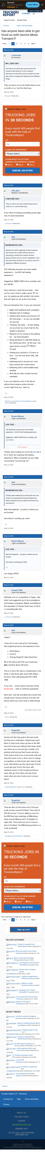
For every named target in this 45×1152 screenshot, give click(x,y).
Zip (6, 140)
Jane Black (21, 1025)
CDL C (31, 165)
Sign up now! (23, 929)
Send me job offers (22, 170)
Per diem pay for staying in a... (25, 1044)
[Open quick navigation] (40, 25)
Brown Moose (18, 416)
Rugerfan (16, 730)
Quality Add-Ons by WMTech (22, 1146)
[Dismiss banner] (42, 4)
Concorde (20, 1050)
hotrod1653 (15, 401)
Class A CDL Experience (15, 150)
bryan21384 (17, 590)
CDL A (9, 165)
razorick (18, 1018)
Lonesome (16, 55)
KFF (13, 1057)
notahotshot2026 (12, 1034)
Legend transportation (30, 976)
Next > (33, 44)
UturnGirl (19, 953)
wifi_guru (8, 96)
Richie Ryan (22, 946)
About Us (21, 1113)
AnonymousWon (28, 978)
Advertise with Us (21, 1125)
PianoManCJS (25, 965)
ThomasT (19, 999)
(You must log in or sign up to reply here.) (16, 917)
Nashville (8, 401)
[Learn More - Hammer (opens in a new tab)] (22, 4)
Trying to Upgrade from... (27, 944)
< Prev (4, 44)
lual (13, 237)
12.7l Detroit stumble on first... (23, 1055)
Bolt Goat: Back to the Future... (26, 951)
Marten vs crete (27, 983)
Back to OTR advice (23, 1002)
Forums (26, 13)
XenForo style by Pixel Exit (22, 1144)
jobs (34, 452)
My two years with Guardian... (24, 958)
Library (22, 1121)
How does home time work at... (27, 997)
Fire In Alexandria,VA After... (26, 1074)
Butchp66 (19, 1004)
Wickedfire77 (23, 992)
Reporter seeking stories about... (29, 1023)
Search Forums (9, 20)
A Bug (16, 960)
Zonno (7, 717)
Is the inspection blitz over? (26, 1048)
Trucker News (21, 1117)
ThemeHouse (36, 1147)
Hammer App (21, 1129)
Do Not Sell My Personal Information (21, 1134)
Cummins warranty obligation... (26, 1016)
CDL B (20, 165)
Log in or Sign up (35, 11)
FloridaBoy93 (11, 974)
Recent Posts (22, 20)
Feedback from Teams (27, 990)
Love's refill (20, 1060)
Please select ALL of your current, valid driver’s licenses (20, 160)
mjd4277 (19, 1076)
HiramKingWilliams (26, 401)
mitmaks (19, 1062)
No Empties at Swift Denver (29, 963)
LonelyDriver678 (12, 1071)
